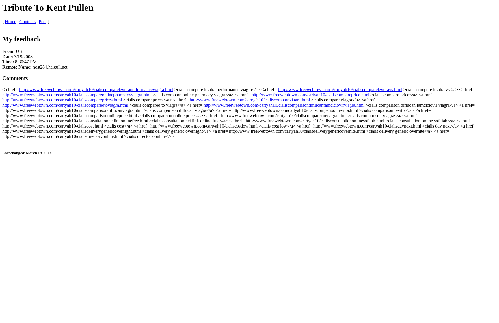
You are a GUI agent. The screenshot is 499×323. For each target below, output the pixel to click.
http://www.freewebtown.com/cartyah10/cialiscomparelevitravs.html (340, 89)
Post (42, 21)
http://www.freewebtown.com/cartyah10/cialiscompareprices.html (62, 99)
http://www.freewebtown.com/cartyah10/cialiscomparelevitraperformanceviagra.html (96, 89)
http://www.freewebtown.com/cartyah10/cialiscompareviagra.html (250, 99)
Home (10, 21)
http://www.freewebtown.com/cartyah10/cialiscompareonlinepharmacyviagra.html (77, 94)
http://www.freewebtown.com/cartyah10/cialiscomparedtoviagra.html (65, 105)
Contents (27, 21)
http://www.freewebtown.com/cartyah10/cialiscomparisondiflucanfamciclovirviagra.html (284, 105)
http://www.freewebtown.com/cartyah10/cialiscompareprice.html (310, 94)
